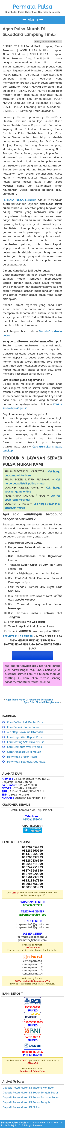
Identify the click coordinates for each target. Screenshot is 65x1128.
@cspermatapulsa (32, 835)
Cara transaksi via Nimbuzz (24, 751)
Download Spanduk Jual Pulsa (26, 761)
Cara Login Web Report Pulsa (25, 737)
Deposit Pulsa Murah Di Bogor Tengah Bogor (30, 1092)
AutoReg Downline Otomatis (25, 732)
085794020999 (32, 905)
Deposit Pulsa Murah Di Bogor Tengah (26, 1102)
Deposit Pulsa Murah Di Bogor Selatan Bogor (31, 1097)
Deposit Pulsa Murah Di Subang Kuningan (28, 1087)
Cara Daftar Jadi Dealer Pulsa (25, 722)
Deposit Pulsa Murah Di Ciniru (21, 1107)
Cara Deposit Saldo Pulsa (23, 727)
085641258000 (32, 819)
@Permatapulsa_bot (32, 914)
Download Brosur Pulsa (22, 756)
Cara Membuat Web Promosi (24, 746)
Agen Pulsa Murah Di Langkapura (41, 702)
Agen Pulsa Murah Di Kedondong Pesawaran (29, 700)
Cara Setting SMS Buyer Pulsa (25, 742)
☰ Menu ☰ (32, 19)
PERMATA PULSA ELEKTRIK (19, 199)
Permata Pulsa (32, 6)
